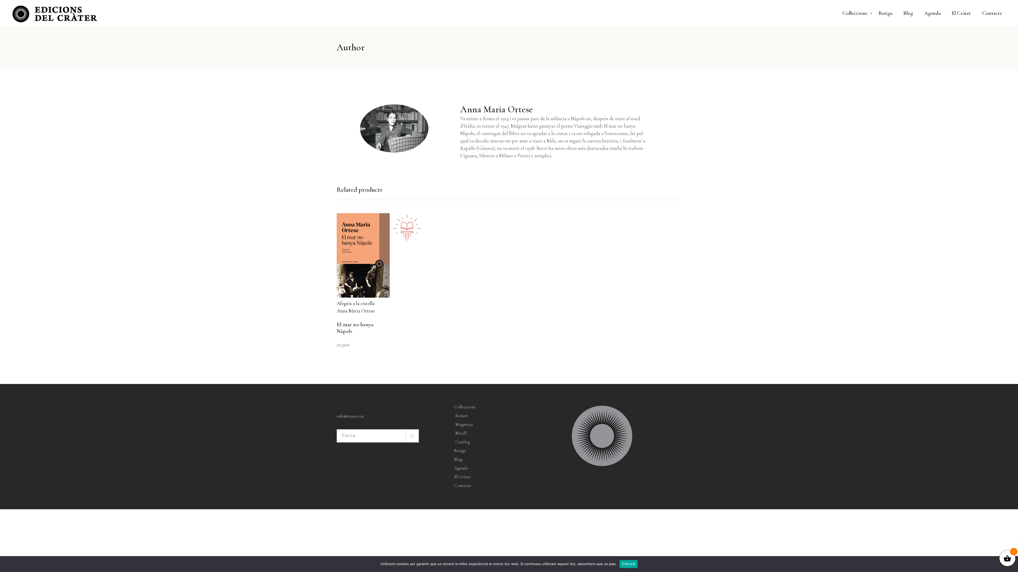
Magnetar (464, 424)
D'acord (628, 564)
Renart (461, 415)
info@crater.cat (350, 416)
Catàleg (462, 442)
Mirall (461, 433)
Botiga (460, 450)
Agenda (461, 468)
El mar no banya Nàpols (355, 327)
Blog (458, 459)
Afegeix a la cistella (356, 303)
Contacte (462, 485)
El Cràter (462, 477)
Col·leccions (464, 407)
